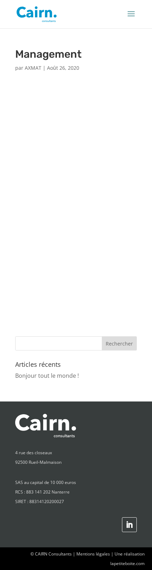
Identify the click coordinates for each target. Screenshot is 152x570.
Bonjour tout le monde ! (47, 376)
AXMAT (33, 67)
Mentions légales (93, 554)
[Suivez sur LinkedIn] (129, 524)
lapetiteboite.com (127, 563)
